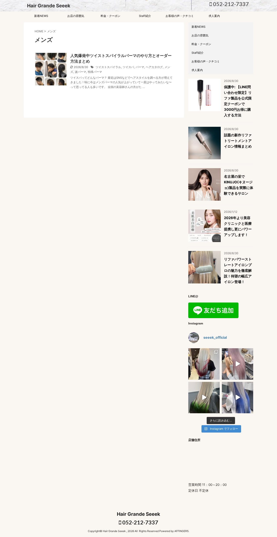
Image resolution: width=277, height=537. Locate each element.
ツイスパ (128, 67)
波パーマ (80, 71)
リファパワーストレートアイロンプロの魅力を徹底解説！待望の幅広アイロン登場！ (238, 270)
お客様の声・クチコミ (180, 16)
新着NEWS (41, 16)
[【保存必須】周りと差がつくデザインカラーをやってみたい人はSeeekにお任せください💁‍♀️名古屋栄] (204, 364)
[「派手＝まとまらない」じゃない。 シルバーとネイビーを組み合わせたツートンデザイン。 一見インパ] (237, 397)
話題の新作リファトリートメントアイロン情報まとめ (238, 140)
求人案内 (214, 16)
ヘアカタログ (154, 67)
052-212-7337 (230, 4)
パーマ (140, 67)
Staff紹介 (145, 16)
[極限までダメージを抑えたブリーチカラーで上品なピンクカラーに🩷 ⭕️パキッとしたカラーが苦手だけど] (237, 364)
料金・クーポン (110, 16)
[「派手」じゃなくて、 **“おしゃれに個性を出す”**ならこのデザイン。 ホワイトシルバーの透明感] (204, 397)
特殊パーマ (95, 71)
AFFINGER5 (181, 531)
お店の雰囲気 (75, 16)
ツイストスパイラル (108, 67)
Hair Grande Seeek (48, 5)
